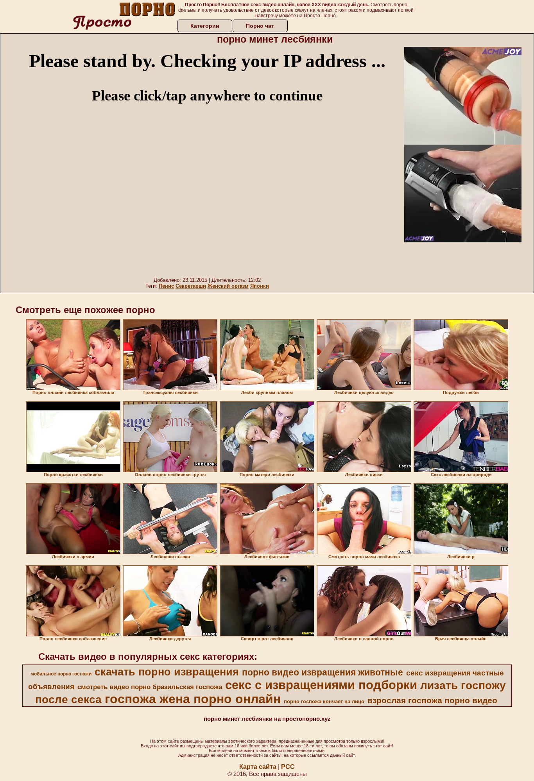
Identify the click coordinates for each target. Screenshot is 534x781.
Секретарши (191, 286)
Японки (259, 286)
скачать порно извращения (167, 672)
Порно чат (260, 26)
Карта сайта (257, 766)
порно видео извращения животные (322, 672)
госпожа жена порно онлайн (193, 699)
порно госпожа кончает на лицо (324, 701)
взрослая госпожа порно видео (432, 700)
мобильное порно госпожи (60, 674)
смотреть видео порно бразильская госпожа (149, 687)
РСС (288, 766)
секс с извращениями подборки (321, 684)
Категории (204, 26)
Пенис (166, 286)
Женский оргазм (228, 286)
